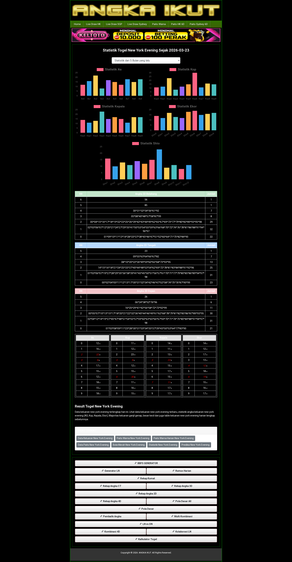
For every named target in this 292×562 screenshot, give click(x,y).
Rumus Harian (183, 470)
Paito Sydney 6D (199, 24)
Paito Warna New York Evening (133, 438)
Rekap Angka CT (111, 486)
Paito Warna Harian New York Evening (174, 438)
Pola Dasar (147, 508)
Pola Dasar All (183, 501)
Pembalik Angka (112, 516)
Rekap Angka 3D (183, 486)
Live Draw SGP (114, 24)
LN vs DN (147, 524)
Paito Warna (159, 24)
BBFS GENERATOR (147, 463)
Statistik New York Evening (163, 444)
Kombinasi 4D (112, 531)
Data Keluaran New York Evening (95, 438)
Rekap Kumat (147, 478)
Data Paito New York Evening (93, 444)
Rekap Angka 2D (147, 493)
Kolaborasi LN (183, 531)
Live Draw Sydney (137, 24)
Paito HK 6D (177, 24)
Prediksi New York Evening (195, 444)
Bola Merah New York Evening (129, 444)
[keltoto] (146, 35)
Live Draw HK (93, 24)
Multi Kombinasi (183, 516)
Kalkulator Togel (147, 539)
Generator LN (112, 470)
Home (77, 24)
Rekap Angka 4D (112, 501)
